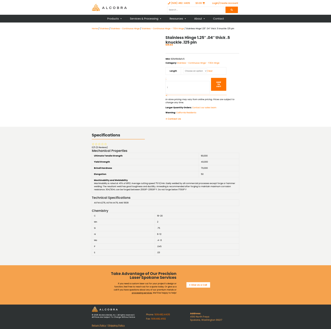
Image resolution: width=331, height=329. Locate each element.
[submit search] (231, 10)
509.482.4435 (162, 314)
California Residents (186, 112)
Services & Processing (144, 18)
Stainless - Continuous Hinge (125, 28)
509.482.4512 (158, 318)
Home (95, 28)
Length (173, 70)
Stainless (104, 28)
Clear (210, 70)
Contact (218, 18)
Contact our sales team (204, 107)
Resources (176, 18)
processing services (142, 292)
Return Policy (99, 325)
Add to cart (218, 84)
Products (113, 18)
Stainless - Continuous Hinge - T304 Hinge (163, 28)
